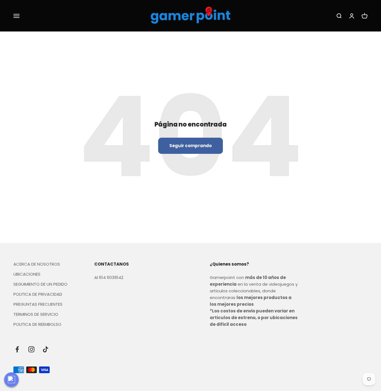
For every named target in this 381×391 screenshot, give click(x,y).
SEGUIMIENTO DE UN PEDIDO (40, 284)
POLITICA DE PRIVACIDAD (37, 294)
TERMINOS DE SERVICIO (35, 314)
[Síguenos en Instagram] (31, 349)
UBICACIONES (26, 274)
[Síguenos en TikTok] (45, 349)
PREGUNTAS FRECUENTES (37, 304)
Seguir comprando (190, 146)
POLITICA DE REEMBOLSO (37, 324)
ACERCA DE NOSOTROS (36, 264)
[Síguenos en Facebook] (17, 349)
